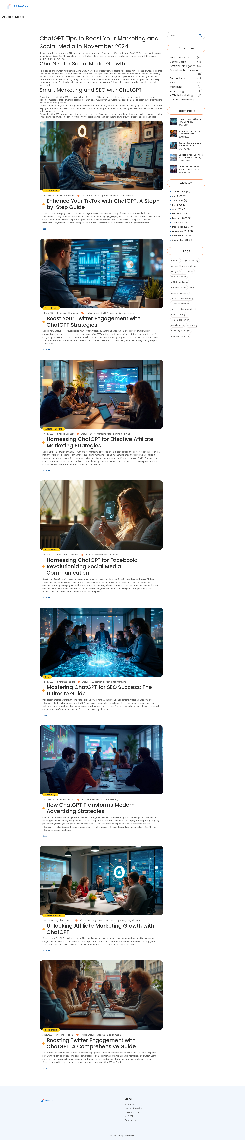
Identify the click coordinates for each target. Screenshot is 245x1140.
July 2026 (179, 196)
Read (45, 228)
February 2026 (181, 218)
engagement (128, 313)
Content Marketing (182, 99)
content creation (126, 195)
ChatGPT (97, 195)
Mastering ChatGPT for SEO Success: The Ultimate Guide (99, 690)
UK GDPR (129, 1116)
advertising (95, 799)
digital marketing (118, 681)
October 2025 (181, 235)
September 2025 (183, 240)
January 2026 (181, 222)
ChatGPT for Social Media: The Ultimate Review (189, 168)
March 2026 (180, 213)
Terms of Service (133, 1108)
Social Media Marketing (184, 70)
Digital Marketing (180, 57)
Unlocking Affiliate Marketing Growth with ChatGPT (100, 929)
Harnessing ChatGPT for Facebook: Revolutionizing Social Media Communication (92, 566)
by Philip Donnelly (65, 433)
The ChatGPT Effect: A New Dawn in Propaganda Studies (190, 120)
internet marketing (179, 293)
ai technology (177, 325)
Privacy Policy (132, 1112)
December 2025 (182, 226)
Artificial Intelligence (183, 66)
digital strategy (178, 314)
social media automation (182, 309)
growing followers (110, 195)
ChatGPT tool (103, 920)
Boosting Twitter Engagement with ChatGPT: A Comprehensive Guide (91, 1043)
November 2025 (182, 231)
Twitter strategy (92, 313)
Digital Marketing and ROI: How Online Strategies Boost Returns (190, 144)
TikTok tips (87, 195)
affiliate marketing (98, 433)
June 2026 (179, 200)
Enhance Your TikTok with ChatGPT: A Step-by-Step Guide (103, 204)
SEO (47, 676)
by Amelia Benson (65, 799)
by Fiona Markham (66, 195)
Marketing (176, 87)
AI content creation (180, 303)
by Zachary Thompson (67, 313)
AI (117, 554)
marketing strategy (119, 920)
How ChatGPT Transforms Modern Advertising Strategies (91, 808)
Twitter (83, 1034)
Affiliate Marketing (53, 428)
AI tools (110, 433)
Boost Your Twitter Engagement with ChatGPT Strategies (94, 322)
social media (115, 313)
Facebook (98, 554)
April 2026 (179, 209)
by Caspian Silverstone (67, 554)
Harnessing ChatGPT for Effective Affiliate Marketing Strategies (100, 442)
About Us (129, 1104)
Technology (177, 78)
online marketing (122, 433)
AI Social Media (13, 17)
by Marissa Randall (66, 681)
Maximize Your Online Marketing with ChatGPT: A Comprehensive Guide (190, 132)
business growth (179, 287)
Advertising (50, 794)
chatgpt (175, 271)
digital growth (134, 920)
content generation (180, 319)
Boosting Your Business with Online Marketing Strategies (191, 156)
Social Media (51, 190)
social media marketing (182, 298)
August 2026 (181, 191)
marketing (113, 799)
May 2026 (179, 205)
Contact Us (130, 1120)
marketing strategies (180, 330)
